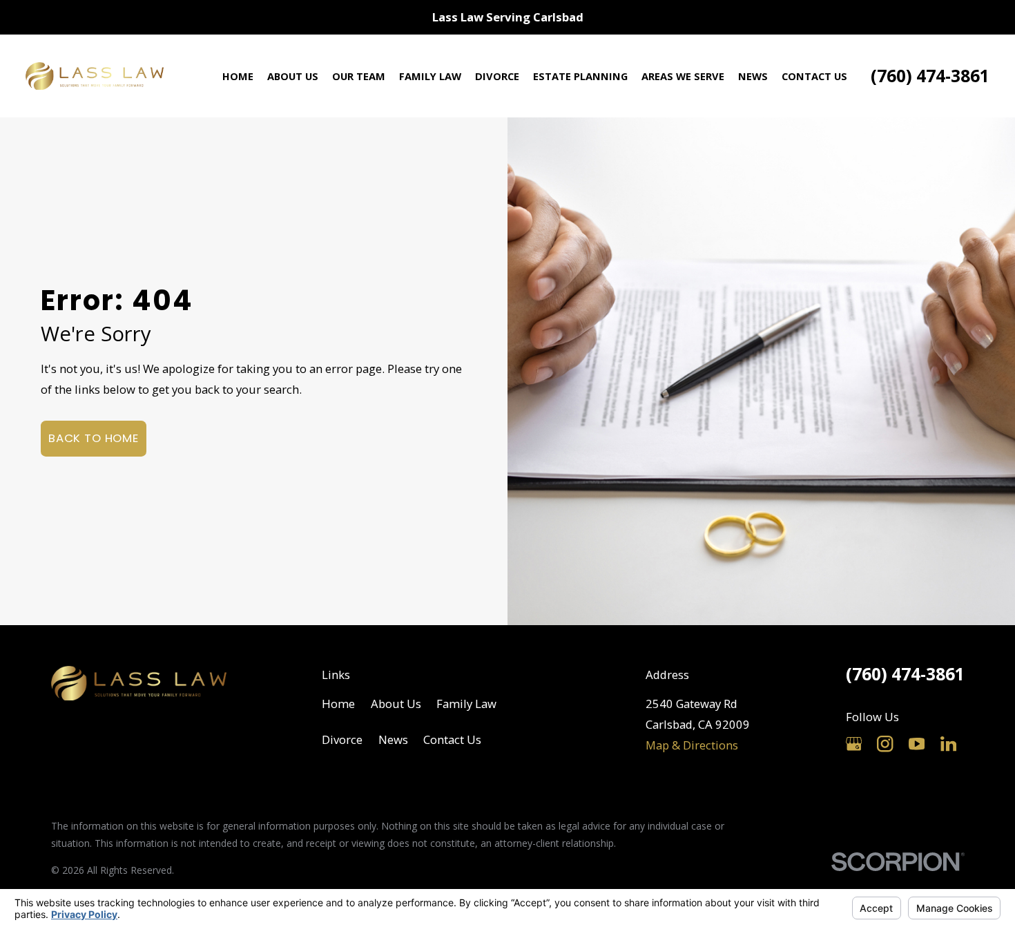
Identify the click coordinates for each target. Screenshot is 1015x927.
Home (338, 703)
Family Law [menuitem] (430, 76)
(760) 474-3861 (930, 76)
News (393, 739)
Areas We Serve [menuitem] (682, 76)
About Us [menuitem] (292, 76)
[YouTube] (917, 744)
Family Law (466, 703)
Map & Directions (692, 745)
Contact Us (452, 739)
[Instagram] (885, 744)
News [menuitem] (753, 76)
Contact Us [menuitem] (814, 76)
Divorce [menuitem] (497, 76)
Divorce (342, 739)
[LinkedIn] (948, 744)
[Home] (95, 76)
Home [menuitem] (237, 76)
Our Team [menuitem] (358, 76)
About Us (396, 703)
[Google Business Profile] (854, 744)
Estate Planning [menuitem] (580, 76)
